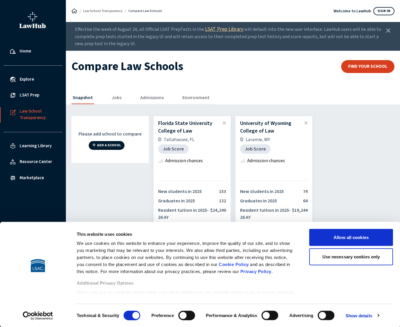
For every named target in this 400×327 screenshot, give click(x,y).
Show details (359, 315)
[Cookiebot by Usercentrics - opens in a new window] (38, 315)
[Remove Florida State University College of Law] (224, 123)
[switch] (186, 315)
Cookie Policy (234, 264)
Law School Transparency (102, 11)
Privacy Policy (255, 271)
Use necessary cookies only (351, 256)
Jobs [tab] (117, 97)
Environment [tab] (196, 97)
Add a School (109, 145)
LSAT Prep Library (224, 29)
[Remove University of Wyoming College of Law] (306, 123)
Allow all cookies (351, 237)
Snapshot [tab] (83, 97)
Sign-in (383, 11)
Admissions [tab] (152, 97)
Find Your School (367, 66)
